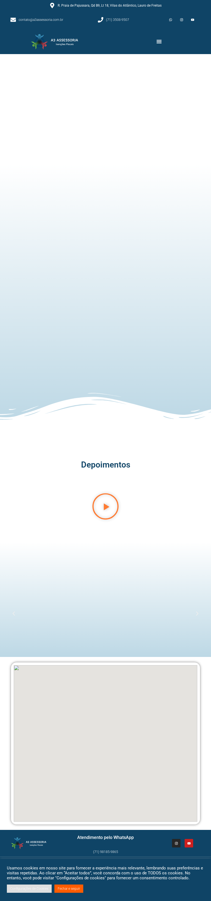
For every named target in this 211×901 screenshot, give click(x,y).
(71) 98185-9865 (105, 852)
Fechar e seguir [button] (69, 889)
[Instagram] (181, 19)
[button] (159, 41)
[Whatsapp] (170, 19)
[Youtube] (192, 19)
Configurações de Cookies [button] (29, 889)
